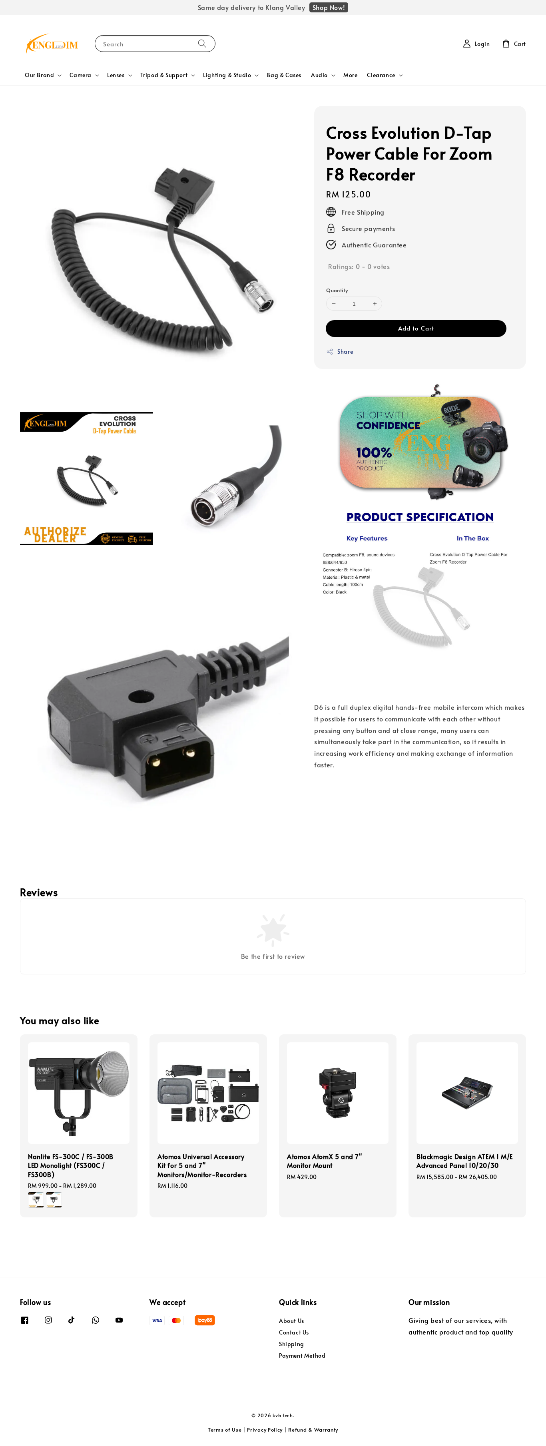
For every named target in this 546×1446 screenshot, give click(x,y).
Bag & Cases (284, 75)
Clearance (381, 75)
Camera (81, 75)
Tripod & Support (164, 75)
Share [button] (345, 351)
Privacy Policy (265, 1429)
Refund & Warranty (313, 1429)
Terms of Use (224, 1429)
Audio (319, 75)
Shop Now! (329, 7)
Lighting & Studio (227, 75)
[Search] (202, 43)
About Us (291, 1321)
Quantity (337, 290)
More (350, 75)
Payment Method (302, 1355)
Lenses (116, 75)
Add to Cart (416, 328)
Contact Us (294, 1332)
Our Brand (39, 75)
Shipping (291, 1344)
